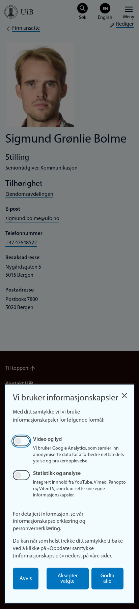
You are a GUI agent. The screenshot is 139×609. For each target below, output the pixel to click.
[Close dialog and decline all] (124, 394)
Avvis (26, 578)
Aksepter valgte (68, 578)
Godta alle (107, 578)
